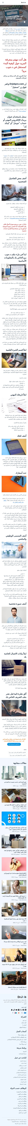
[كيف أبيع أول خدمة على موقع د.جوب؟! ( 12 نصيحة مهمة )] (14, 955)
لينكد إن (11, 155)
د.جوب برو (18, 29)
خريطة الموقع (23, 1027)
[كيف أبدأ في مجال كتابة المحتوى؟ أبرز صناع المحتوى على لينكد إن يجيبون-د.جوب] (14, 818)
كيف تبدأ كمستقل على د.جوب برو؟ (17, 755)
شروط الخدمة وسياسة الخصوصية (18, 218)
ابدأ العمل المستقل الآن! (14, 744)
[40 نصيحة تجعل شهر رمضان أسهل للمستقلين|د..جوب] (14, 910)
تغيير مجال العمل (6, 21)
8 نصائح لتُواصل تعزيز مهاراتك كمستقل (17, 987)
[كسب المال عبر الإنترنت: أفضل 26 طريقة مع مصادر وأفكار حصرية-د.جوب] (14, 796)
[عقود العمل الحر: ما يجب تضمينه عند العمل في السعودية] (14, 773)
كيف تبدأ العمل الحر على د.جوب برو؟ (17, 752)
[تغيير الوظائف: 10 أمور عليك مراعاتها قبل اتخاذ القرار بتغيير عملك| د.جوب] (14, 841)
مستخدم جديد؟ (22, 111)
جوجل (5, 155)
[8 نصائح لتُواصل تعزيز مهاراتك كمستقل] (14, 978)
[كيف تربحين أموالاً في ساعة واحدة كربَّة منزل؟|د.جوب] (14, 932)
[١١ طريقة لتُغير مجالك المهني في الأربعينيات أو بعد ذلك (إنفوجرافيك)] (14, 887)
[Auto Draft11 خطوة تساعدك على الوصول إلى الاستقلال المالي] (14, 864)
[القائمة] (3, 2)
